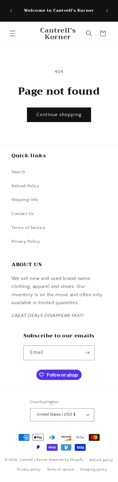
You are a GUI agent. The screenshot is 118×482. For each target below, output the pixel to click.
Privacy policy (29, 469)
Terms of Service (28, 227)
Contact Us (22, 213)
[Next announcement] (107, 11)
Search (18, 172)
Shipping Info (24, 199)
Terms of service (60, 469)
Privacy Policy (25, 241)
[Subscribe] (87, 352)
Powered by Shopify (66, 460)
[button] (12, 33)
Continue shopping (59, 114)
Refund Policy (25, 186)
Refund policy (101, 460)
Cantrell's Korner (33, 460)
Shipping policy (93, 469)
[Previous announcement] (11, 11)
